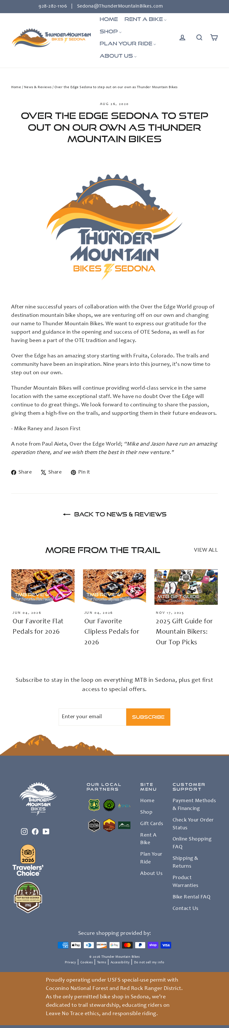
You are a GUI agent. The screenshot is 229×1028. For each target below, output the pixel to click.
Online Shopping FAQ (192, 843)
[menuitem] (108, 19)
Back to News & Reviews (119, 514)
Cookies (86, 962)
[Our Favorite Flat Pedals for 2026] (43, 587)
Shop (146, 812)
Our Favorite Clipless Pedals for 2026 (112, 632)
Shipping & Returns (185, 862)
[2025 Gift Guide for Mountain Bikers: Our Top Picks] (186, 587)
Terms (101, 962)
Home (16, 87)
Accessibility (120, 962)
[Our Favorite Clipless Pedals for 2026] (114, 587)
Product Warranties (186, 881)
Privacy (70, 962)
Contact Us (186, 908)
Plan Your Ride (151, 858)
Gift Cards (151, 823)
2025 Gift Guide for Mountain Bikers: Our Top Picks (184, 632)
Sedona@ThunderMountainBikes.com (120, 6)
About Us (151, 873)
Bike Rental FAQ (192, 897)
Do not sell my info (149, 962)
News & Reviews (38, 87)
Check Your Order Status (193, 824)
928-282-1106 (53, 6)
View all (206, 550)
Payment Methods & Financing (194, 804)
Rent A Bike (148, 839)
